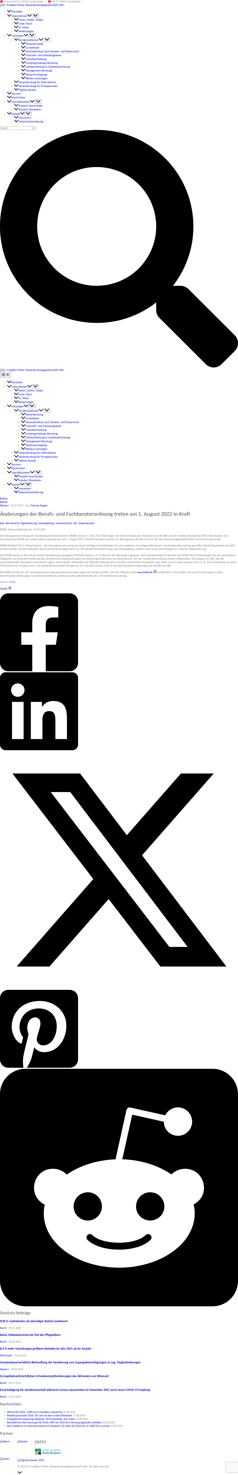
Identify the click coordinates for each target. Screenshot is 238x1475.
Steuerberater (86, 523)
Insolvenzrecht (64, 523)
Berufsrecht (12, 523)
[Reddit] (119, 1188)
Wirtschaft (6, 1355)
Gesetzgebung (46, 523)
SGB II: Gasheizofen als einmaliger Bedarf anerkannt (34, 1321)
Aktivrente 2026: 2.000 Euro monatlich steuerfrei (34, 1412)
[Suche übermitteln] (34, 128)
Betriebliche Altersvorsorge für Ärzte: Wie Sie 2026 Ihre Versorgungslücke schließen (54, 1422)
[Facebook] (119, 632)
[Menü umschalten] (35, 16)
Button (3, 502)
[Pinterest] (119, 1029)
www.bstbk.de (144, 572)
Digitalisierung (28, 523)
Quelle (3, 588)
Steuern (4, 505)
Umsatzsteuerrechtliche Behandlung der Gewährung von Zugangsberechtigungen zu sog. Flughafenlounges (70, 1362)
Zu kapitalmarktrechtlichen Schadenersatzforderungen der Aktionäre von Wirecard (54, 1376)
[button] (119, 366)
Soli (75, 523)
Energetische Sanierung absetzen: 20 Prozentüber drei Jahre (41, 1419)
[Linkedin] (119, 711)
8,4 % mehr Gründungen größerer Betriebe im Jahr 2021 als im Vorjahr (45, 1348)
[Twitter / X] (119, 870)
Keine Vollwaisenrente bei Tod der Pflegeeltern (30, 1335)
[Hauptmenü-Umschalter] (5, 375)
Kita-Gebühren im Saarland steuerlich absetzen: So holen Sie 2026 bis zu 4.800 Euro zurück (58, 1426)
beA (2, 523)
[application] (29, 16)
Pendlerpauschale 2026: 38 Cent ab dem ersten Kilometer (39, 1415)
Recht (3, 1328)
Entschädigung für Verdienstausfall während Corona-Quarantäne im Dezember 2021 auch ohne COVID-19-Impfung (75, 1390)
